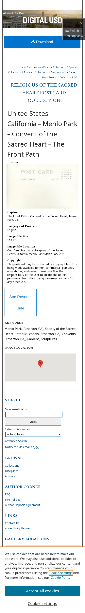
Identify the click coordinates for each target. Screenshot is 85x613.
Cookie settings (60, 573)
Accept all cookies (42, 591)
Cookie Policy (60, 577)
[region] (42, 580)
